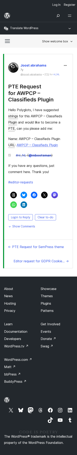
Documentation (15, 331)
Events (46, 331)
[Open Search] (58, 16)
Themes (47, 296)
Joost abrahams (33, 65)
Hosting (10, 303)
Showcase (48, 289)
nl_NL (56, 74)
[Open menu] (70, 16)
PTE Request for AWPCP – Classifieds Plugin (31, 92)
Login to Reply (20, 217)
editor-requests (20, 182)
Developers (12, 339)
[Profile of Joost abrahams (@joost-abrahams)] (13, 68)
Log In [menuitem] (56, 4)
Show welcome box (55, 41)
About (8, 289)
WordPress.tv (16, 346)
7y (22, 69)
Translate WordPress (24, 28)
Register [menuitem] (69, 4)
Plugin (12, 122)
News (8, 296)
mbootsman (40, 155)
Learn (8, 324)
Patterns (47, 311)
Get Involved (50, 324)
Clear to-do (45, 217)
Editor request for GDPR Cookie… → (41, 261)
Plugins (46, 303)
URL (11, 145)
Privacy (9, 311)
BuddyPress (15, 381)
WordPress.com (18, 360)
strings (13, 116)
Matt (10, 367)
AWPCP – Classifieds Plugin (37, 145)
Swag (47, 346)
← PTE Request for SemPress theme (36, 247)
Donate (48, 339)
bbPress (12, 374)
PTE (11, 128)
